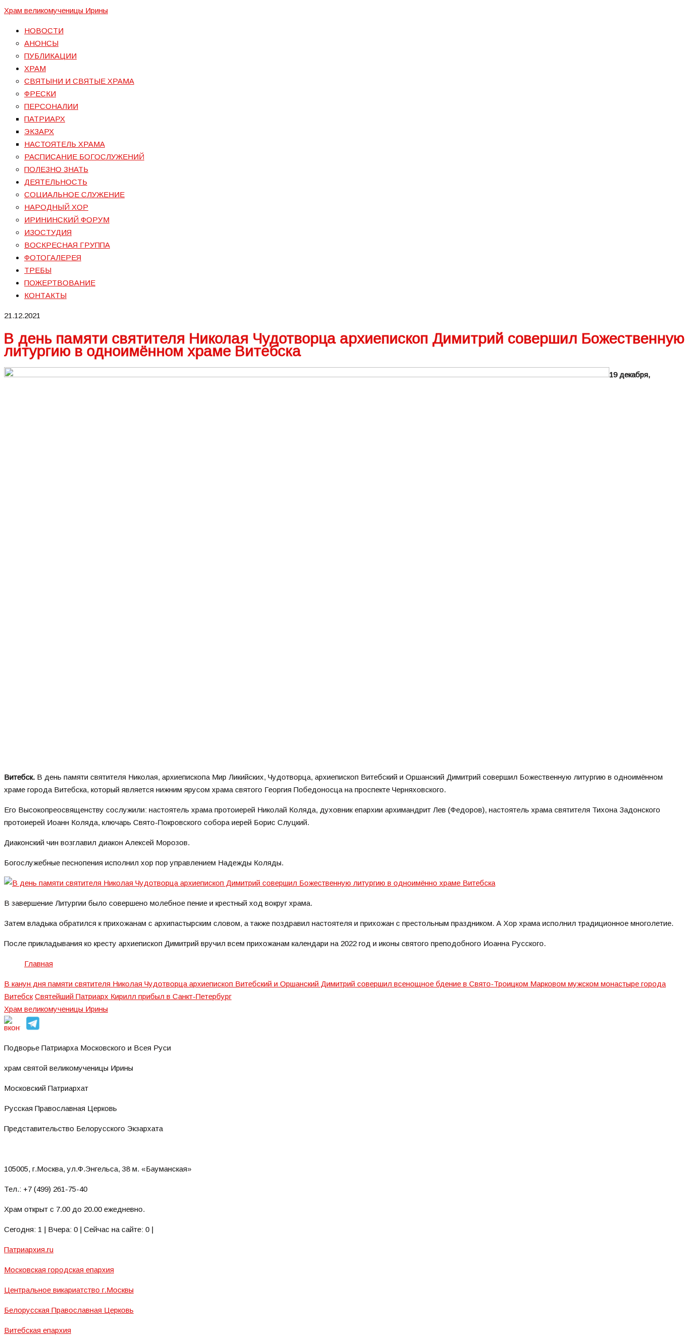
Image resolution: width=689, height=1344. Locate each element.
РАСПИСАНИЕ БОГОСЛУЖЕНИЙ (84, 156)
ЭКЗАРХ (39, 131)
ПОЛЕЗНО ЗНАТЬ (56, 169)
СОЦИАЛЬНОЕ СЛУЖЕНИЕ (74, 194)
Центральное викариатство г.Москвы (69, 1289)
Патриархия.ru (28, 1249)
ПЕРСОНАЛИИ (51, 106)
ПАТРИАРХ (44, 118)
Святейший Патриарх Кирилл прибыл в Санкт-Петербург (133, 996)
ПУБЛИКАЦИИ (50, 55)
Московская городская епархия (59, 1269)
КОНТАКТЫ (45, 295)
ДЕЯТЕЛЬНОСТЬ (55, 182)
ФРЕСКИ (40, 93)
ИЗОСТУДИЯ (48, 232)
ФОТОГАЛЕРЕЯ (52, 257)
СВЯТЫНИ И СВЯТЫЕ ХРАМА (79, 81)
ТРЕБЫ (37, 270)
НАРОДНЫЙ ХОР (56, 207)
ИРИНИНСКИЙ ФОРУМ (66, 219)
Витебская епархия (37, 1330)
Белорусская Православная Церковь (69, 1310)
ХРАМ (35, 68)
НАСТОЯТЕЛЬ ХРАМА (64, 144)
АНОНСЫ (41, 43)
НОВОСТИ (44, 30)
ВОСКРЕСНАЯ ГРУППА (67, 245)
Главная (38, 963)
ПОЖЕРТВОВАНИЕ (59, 282)
